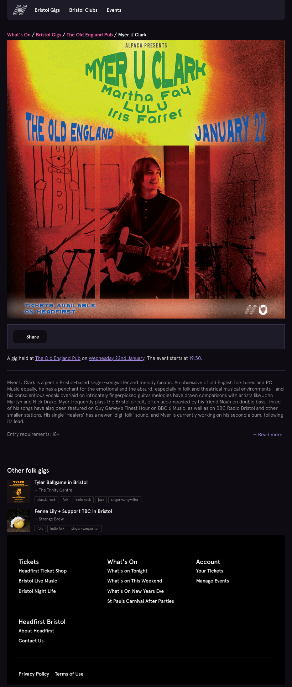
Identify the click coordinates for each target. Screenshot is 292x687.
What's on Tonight (127, 570)
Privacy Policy (34, 673)
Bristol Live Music (38, 580)
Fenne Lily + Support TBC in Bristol (73, 511)
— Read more (268, 434)
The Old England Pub (90, 34)
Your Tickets (209, 570)
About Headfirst (36, 630)
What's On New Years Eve (135, 591)
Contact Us (31, 640)
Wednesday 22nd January (116, 358)
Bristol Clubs (83, 10)
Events (114, 10)
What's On (19, 34)
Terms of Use (69, 673)
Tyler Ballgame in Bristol (61, 482)
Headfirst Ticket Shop (43, 570)
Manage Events (212, 580)
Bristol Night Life (37, 591)
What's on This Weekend (134, 580)
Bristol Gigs (47, 10)
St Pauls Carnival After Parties (140, 601)
